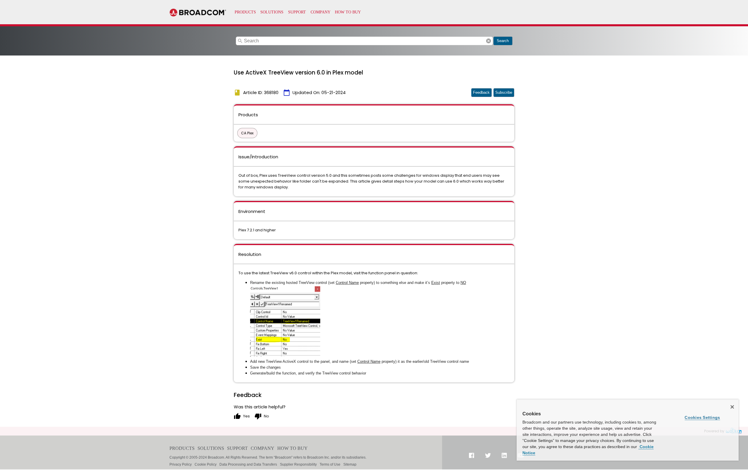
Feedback (481, 92)
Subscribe (503, 92)
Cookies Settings (702, 417)
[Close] (732, 407)
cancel (488, 41)
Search (503, 41)
